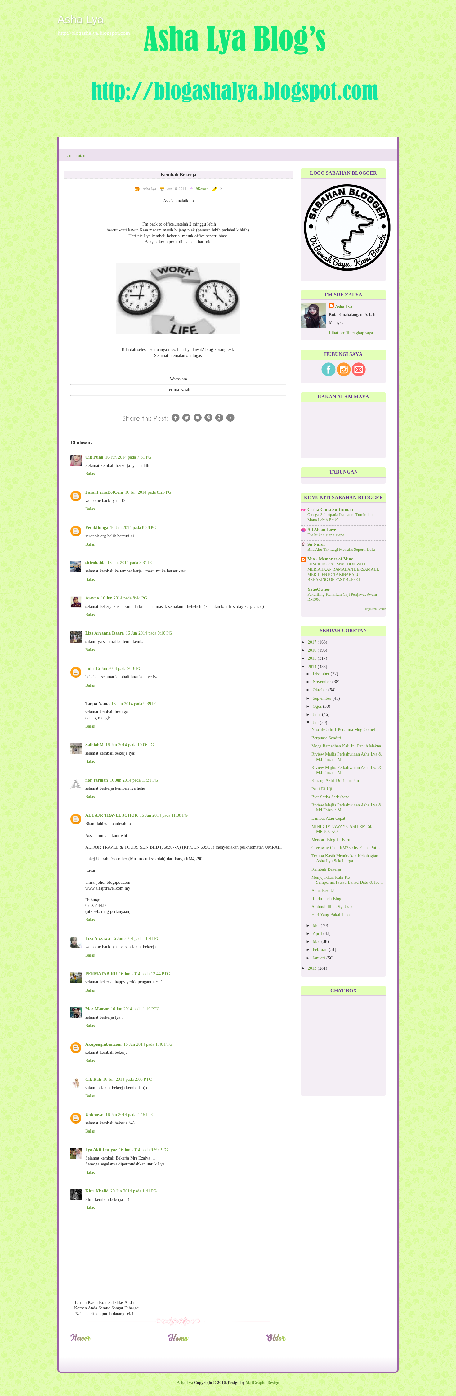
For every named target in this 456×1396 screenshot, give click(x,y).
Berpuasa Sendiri (326, 738)
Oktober (320, 690)
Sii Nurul (316, 544)
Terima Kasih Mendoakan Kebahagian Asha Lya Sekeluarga (344, 858)
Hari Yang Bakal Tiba (330, 915)
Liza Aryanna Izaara (104, 633)
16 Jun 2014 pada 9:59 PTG (143, 1149)
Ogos (318, 706)
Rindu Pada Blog (326, 898)
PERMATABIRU (101, 974)
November (322, 682)
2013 (313, 968)
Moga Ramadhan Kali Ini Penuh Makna (346, 746)
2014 (313, 666)
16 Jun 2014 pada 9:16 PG (119, 668)
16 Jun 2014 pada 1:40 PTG (147, 1044)
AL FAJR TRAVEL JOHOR (111, 815)
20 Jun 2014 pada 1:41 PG (133, 1191)
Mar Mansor (97, 1009)
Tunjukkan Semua (374, 609)
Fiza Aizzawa (97, 938)
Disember (322, 673)
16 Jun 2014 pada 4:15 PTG (129, 1114)
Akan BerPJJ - (324, 890)
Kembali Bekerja (326, 869)
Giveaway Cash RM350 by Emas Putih (345, 848)
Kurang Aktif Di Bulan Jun (335, 780)
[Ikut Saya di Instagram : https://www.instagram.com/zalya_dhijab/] (344, 375)
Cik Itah (93, 1079)
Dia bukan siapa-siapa (325, 535)
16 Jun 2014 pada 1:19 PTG (135, 1009)
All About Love (321, 529)
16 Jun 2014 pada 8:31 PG (130, 562)
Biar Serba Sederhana (330, 797)
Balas (90, 473)
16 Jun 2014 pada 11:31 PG (134, 780)
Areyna (92, 598)
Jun (316, 722)
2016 (313, 650)
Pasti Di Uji (321, 789)
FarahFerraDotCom (104, 492)
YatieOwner (318, 589)
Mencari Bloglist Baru (330, 839)
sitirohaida (95, 562)
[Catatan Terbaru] (80, 1340)
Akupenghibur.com (103, 1044)
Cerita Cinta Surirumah (330, 509)
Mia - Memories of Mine (330, 559)
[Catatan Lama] (276, 1340)
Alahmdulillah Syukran (331, 906)
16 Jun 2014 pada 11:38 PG (164, 815)
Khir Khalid (97, 1191)
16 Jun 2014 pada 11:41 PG (136, 938)
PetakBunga (96, 527)
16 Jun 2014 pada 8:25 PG (148, 492)
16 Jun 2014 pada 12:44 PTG (144, 974)
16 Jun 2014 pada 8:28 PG (133, 527)
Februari (321, 949)
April (318, 933)
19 (201, 189)
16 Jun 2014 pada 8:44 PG (124, 598)
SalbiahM (94, 745)
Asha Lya (80, 19)
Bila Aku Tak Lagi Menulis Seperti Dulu (341, 549)
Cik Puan (94, 457)
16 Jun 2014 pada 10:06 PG (129, 745)
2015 (313, 658)
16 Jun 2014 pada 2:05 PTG (127, 1079)
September (323, 698)
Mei (317, 925)
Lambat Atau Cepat (328, 818)
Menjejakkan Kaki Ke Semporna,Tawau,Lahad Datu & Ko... (347, 880)
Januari (319, 958)
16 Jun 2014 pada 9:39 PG (134, 704)
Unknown (94, 1114)
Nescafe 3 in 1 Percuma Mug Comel (343, 729)
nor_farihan (96, 780)
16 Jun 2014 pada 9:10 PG (149, 633)
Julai (317, 714)
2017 (313, 642)
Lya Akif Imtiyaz (101, 1149)
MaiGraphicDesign (262, 1382)
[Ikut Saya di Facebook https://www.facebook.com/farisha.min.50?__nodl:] (328, 375)
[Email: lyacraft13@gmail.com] (359, 375)
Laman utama (76, 155)
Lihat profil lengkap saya (351, 332)
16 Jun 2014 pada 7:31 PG (128, 457)
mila (89, 668)
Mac (317, 941)
